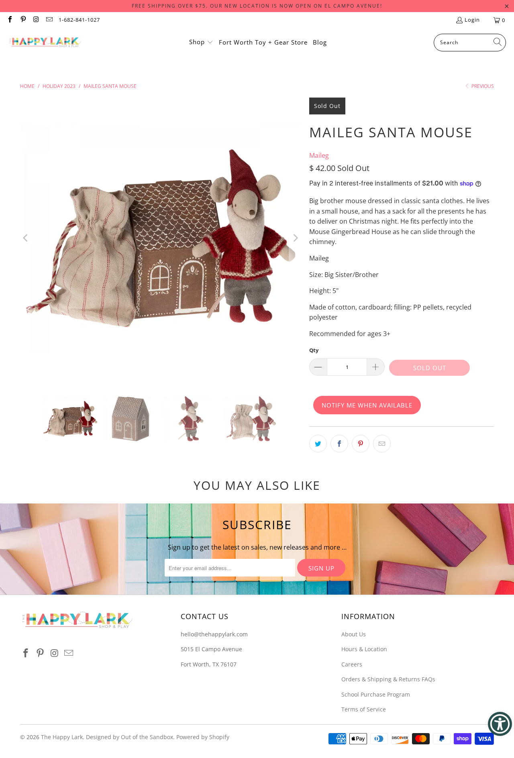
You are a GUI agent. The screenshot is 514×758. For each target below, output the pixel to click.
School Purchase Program (375, 694)
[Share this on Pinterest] (360, 443)
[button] (201, 42)
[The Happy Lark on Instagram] (35, 20)
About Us (353, 634)
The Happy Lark (62, 737)
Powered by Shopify (202, 737)
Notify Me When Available (367, 405)
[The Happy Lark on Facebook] (9, 20)
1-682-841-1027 (79, 19)
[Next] (295, 238)
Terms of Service (363, 709)
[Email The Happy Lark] (48, 20)
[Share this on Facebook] (339, 443)
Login (472, 19)
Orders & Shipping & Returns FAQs (388, 679)
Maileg (319, 155)
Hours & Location (364, 649)
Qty (313, 350)
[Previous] (26, 238)
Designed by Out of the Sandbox (129, 737)
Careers (351, 664)
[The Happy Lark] (45, 42)
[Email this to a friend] (382, 443)
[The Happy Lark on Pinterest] (22, 20)
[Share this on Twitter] (318, 443)
